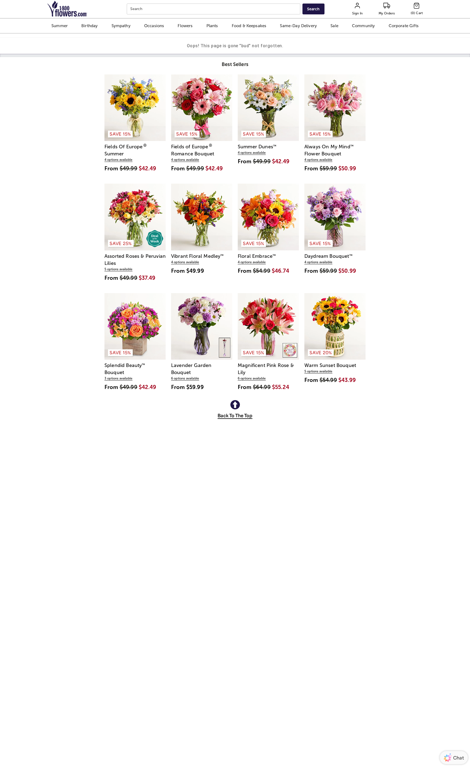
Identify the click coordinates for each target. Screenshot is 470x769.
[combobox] (214, 9)
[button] (59, 25)
